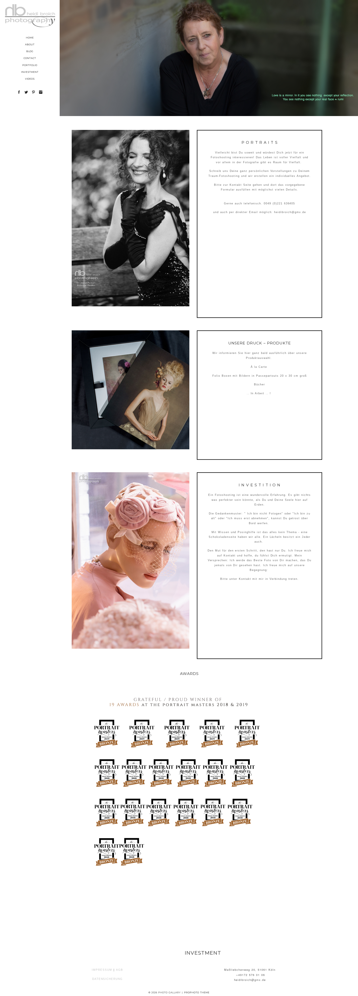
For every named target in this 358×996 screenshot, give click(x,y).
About (30, 44)
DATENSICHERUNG (107, 978)
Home (30, 37)
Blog (30, 51)
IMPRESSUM (102, 969)
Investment (30, 72)
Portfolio (29, 65)
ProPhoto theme (196, 992)
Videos (30, 78)
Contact (30, 58)
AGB (119, 969)
